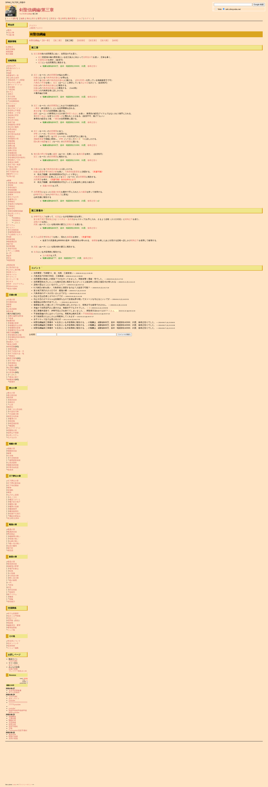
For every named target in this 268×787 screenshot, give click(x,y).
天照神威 (12, 722)
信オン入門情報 (14, 616)
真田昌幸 (13, 400)
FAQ (9, 71)
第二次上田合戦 (15, 409)
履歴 (39, 18)
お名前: (32, 334)
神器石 (12, 206)
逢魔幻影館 (14, 323)
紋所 (9, 256)
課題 (23, 80)
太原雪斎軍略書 (15, 690)
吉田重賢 (53, 75)
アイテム (11, 225)
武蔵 (36, 224)
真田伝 (12, 136)
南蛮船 (12, 89)
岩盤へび (59, 116)
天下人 (10, 92)
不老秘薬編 (88, 313)
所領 (11, 585)
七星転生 (16, 223)
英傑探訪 (16, 220)
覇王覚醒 (9, 54)
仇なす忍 (84, 83)
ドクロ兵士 (61, 219)
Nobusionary (13, 286)
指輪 (11, 599)
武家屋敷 (11, 246)
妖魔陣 (12, 106)
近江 (40, 57)
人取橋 (12, 573)
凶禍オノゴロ (14, 160)
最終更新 (71, 18)
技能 (11, 185)
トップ (9, 18)
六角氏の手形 (39, 83)
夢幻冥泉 (13, 150)
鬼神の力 (13, 204)
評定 (9, 587)
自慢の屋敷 (13, 669)
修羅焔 (70, 237)
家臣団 (12, 211)
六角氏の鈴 (52, 172)
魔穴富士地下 (14, 502)
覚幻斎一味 (79, 139)
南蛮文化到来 (13, 416)
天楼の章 (11, 300)
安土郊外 (15, 78)
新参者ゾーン (14, 80)
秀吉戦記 (13, 129)
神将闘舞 (9, 52)
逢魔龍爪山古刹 (15, 325)
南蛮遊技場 (14, 423)
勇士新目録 (12, 395)
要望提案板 (12, 628)
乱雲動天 (9, 47)
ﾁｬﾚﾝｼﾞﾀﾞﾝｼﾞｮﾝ (15, 85)
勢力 (11, 94)
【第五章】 (93, 40)
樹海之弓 (129, 219)
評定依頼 (13, 99)
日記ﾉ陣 (11, 33)
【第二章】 (57, 40)
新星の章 (11, 562)
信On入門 (11, 66)
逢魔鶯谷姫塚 (14, 328)
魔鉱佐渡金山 (14, 516)
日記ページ (12, 618)
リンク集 (11, 630)
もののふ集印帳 (14, 270)
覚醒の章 (11, 448)
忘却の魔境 (14, 127)
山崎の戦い (14, 541)
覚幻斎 (81, 154)
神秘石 (12, 202)
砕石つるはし (73, 113)
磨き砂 (37, 111)
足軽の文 (37, 222)
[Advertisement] (89, 761)
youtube (12, 700)
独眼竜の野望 (14, 125)
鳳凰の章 (11, 529)
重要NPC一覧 (13, 75)
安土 (9, 78)
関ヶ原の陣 (14, 578)
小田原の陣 (14, 576)
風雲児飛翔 (10, 49)
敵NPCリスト (13, 174)
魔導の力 (13, 199)
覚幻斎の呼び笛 (40, 154)
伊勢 (36, 134)
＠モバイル (12, 274)
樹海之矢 (51, 219)
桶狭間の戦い (14, 536)
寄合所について (14, 641)
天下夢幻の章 (13, 481)
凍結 (28, 18)
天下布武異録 (13, 485)
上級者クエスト (36, 28)
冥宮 (17, 316)
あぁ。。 (114, 311)
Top (20, 14)
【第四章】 (81, 40)
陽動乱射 (12, 720)
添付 (45, 18)
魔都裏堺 (13, 509)
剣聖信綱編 (27, 14)
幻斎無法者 (43, 60)
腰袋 (11, 597)
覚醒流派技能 (14, 192)
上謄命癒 (12, 718)
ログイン (88, 18)
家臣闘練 (19, 211)
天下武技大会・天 (16, 351)
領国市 (12, 592)
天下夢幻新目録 (14, 483)
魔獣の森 (13, 504)
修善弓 (37, 80)
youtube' (12, 708)
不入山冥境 (38, 237)
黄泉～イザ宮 (14, 113)
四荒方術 (12, 724)
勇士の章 (11, 393)
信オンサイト (14, 665)
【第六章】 (104, 40)
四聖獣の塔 (14, 139)
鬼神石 (20, 204)
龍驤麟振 (12, 716)
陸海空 (12, 118)
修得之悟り (92, 66)
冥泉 (21, 316)
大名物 (12, 96)
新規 (53, 18)
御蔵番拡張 (12, 242)
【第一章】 (46, 40)
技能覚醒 (13, 190)
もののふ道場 (14, 82)
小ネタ (10, 281)
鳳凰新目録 (12, 532)
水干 (36, 136)
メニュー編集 (13, 648)
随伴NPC (11, 209)
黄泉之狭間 (14, 162)
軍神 (11, 195)
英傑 (11, 216)
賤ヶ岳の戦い (14, 543)
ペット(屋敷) (14, 251)
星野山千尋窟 (14, 110)
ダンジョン (12, 103)
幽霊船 (12, 141)
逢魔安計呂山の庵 (16, 330)
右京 (57, 216)
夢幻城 (12, 146)
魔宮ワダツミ (14, 499)
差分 (34, 18)
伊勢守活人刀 (40, 194)
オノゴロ (13, 497)
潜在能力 (13, 187)
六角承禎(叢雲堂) (72, 172)
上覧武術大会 (13, 267)
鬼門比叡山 (14, 569)
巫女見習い (81, 80)
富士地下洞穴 (39, 219)
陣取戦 (16, 101)
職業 (9, 180)
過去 (17, 620)
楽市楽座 (13, 249)
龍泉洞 (12, 132)
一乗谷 (37, 108)
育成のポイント (14, 68)
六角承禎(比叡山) (52, 77)
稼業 (9, 453)
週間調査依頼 (14, 232)
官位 (9, 258)
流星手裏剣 (13, 726)
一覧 (58, 18)
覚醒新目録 (12, 451)
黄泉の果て (14, 167)
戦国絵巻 (11, 265)
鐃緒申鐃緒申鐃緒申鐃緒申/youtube (18, 711)
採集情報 (11, 239)
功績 (9, 237)
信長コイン (12, 272)
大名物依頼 (14, 230)
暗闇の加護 (13, 736)
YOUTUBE (13, 661)
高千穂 (12, 122)
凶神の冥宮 (14, 115)
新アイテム (12, 594)
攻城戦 (12, 87)
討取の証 (11, 176)
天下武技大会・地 (16, 354)
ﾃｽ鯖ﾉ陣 (11, 35)
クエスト (33, 25)
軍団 (9, 492)
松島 (11, 571)
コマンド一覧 (13, 279)
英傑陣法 (16, 218)
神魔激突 (11, 379)
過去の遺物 (12, 289)
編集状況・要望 (14, 625)
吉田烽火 (53, 134)
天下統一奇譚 (14, 165)
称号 (9, 307)
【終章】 (115, 40)
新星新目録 (12, 564)
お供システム (14, 213)
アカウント (12, 277)
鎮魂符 (12, 382)
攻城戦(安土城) (15, 155)
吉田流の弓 (88, 57)
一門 (9, 253)
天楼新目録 (12, 302)
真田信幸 (12, 734)
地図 (9, 73)
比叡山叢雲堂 (39, 172)
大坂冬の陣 (14, 412)
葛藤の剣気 (47, 186)
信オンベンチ (13, 643)
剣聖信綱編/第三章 (36, 10)
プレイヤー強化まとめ (18, 671)
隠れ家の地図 (39, 141)
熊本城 (12, 143)
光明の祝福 (13, 738)
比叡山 (37, 77)
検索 (64, 18)
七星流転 (11, 372)
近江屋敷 (37, 54)
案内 (15, 18)
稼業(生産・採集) (16, 183)
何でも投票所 (13, 613)
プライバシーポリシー (25, 784)
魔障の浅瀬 (14, 506)
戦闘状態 (11, 260)
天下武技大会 (13, 172)
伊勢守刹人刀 (56, 194)
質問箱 (10, 620)
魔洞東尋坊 (14, 511)
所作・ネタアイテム (16, 284)
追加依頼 (11, 646)
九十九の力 (14, 197)
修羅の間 (13, 365)
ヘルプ (80, 18)
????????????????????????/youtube (18, 703)
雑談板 (10, 623)
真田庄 (12, 402)
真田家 (10, 397)
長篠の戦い (14, 539)
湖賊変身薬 (38, 139)
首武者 (70, 219)
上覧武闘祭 (12, 169)
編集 (23, 18)
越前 (36, 113)
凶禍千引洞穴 (14, 514)
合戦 (11, 101)
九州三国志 (14, 120)
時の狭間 (13, 580)
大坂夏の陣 (14, 414)
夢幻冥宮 (13, 148)
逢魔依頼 (13, 153)
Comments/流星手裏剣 (18, 730)
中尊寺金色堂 (14, 134)
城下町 (10, 244)
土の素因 (82, 192)
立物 (10, 728)
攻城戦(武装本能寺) (17, 157)
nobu (14, 784)
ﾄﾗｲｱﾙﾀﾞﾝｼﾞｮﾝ (15, 108)
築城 (9, 304)
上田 (11, 405)
